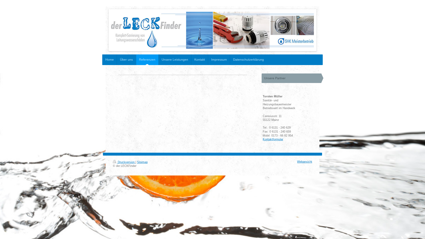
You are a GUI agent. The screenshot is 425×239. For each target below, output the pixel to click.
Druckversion (126, 162)
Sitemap (142, 162)
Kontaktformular (273, 139)
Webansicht (304, 161)
